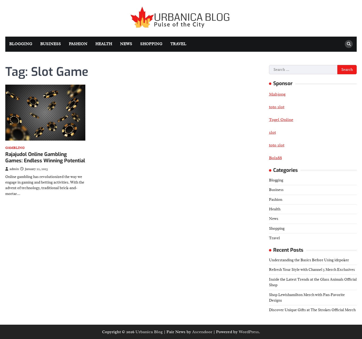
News (126, 43)
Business (50, 43)
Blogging (20, 43)
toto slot (276, 145)
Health (103, 43)
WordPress (249, 331)
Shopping (151, 43)
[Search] (349, 44)
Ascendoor (202, 331)
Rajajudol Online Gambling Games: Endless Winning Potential (45, 157)
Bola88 (275, 157)
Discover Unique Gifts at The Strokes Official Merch (312, 309)
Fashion (78, 43)
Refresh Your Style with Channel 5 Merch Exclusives (312, 269)
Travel (178, 43)
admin (14, 169)
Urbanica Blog (149, 331)
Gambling (15, 148)
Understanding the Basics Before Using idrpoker (309, 260)
